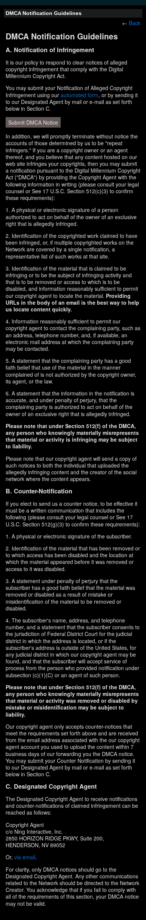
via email (24, 857)
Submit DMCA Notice (33, 122)
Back (134, 23)
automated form (79, 95)
